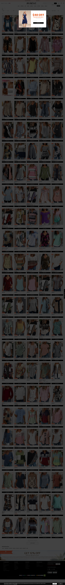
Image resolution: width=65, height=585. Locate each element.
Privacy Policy (42, 24)
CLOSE (60, 583)
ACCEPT (55, 583)
